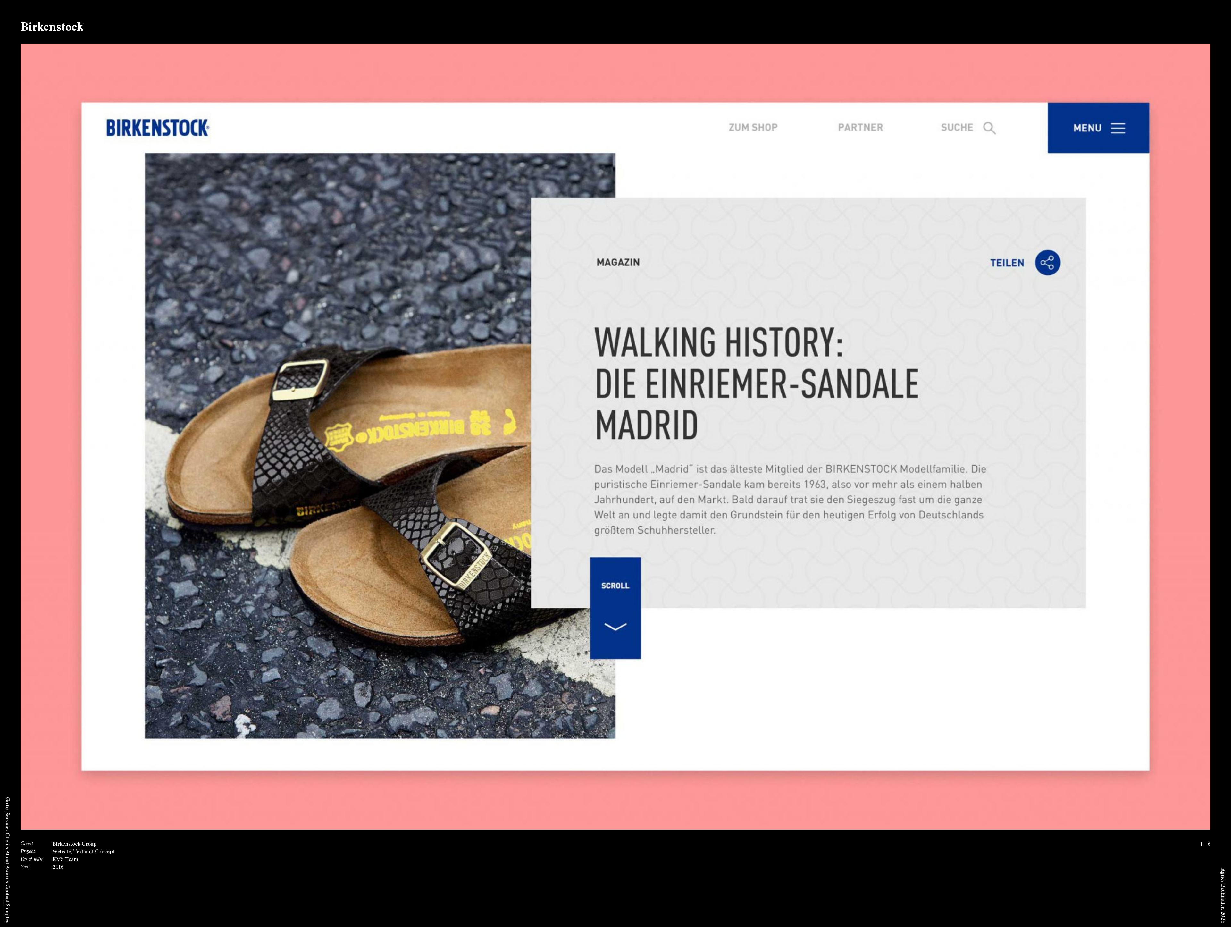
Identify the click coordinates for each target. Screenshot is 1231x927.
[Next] (913, 437)
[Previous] (318, 437)
